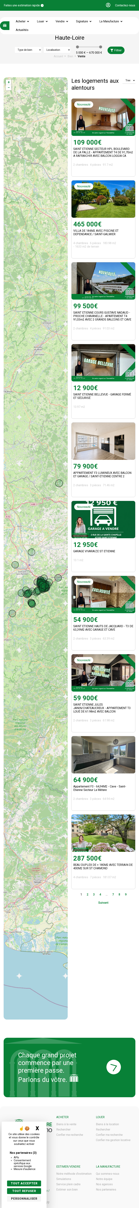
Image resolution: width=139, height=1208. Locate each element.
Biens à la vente (66, 1124)
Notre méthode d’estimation (74, 1173)
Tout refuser (24, 1191)
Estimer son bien (67, 1189)
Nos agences (104, 1184)
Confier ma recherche (69, 1135)
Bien (70, 56)
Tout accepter (24, 1183)
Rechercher (63, 1129)
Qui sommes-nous (107, 1173)
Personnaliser (24, 1198)
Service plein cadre (68, 1184)
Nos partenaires (106, 1189)
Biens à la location (107, 1124)
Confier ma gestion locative (113, 1140)
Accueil (58, 56)
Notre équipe (104, 1179)
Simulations (63, 1179)
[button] (108, 5)
